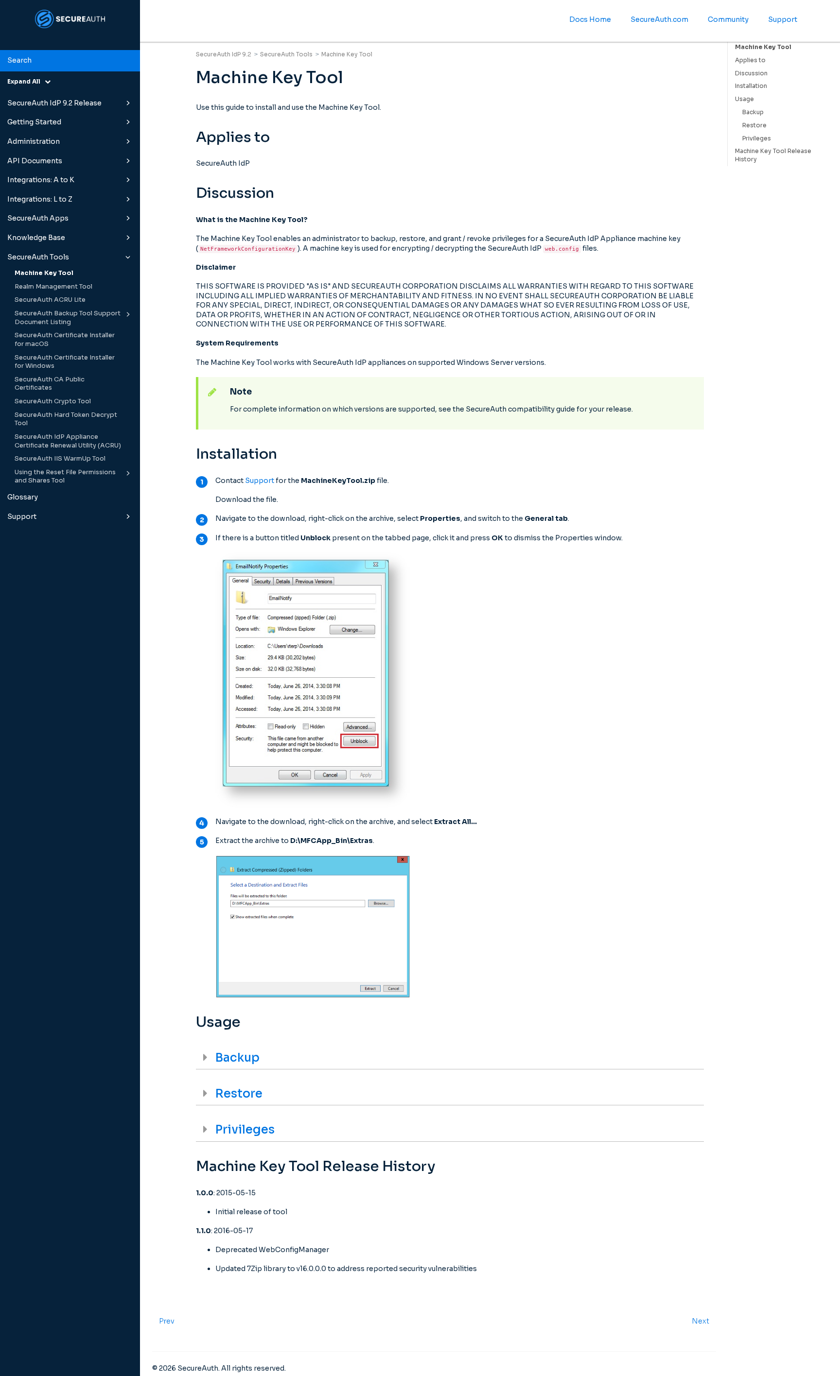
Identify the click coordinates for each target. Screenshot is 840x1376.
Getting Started (34, 122)
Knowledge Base (36, 237)
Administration (33, 141)
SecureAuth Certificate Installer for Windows (65, 362)
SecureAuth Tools (38, 257)
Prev (167, 1321)
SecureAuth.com (659, 19)
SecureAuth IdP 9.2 (223, 54)
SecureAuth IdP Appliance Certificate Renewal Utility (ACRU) (68, 441)
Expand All (26, 81)
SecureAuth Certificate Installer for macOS (65, 339)
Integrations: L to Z (39, 199)
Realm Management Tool (53, 287)
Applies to (750, 60)
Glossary (22, 497)
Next (700, 1321)
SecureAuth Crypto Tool (53, 401)
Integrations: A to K (40, 179)
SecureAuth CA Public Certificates (50, 384)
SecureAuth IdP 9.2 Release (54, 103)
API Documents (34, 160)
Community (728, 19)
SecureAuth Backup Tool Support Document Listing (68, 318)
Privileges (756, 138)
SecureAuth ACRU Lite (50, 300)
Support (21, 516)
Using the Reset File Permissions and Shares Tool (65, 476)
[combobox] (70, 60)
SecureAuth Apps (38, 218)
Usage (744, 99)
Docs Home (590, 19)
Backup (753, 112)
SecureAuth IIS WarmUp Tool (60, 459)
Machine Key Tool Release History (773, 155)
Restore (754, 125)
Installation (751, 85)
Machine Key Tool (44, 273)
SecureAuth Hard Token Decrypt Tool (66, 419)
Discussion (751, 73)
